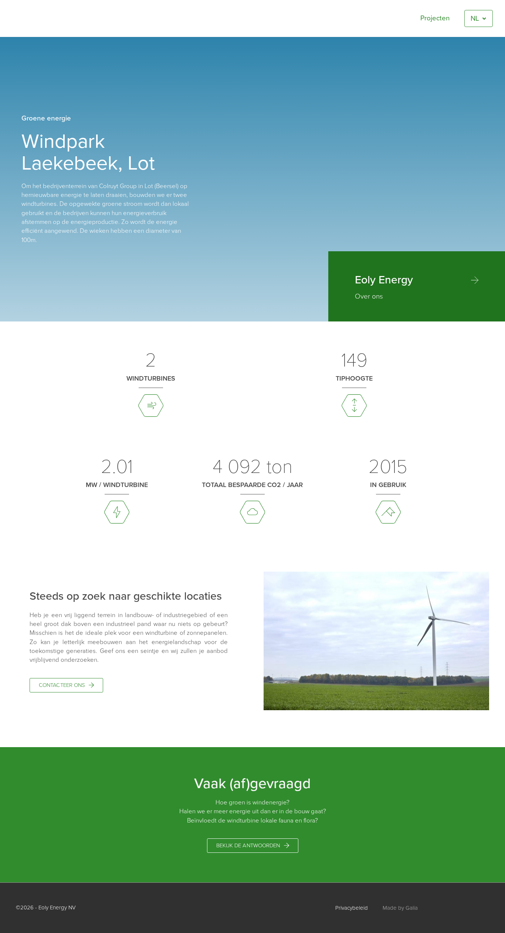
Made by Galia (400, 908)
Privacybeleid (351, 908)
